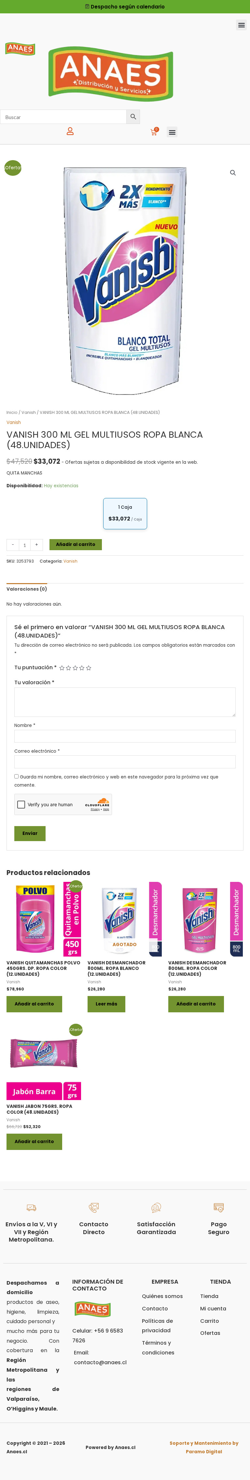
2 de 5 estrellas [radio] (68, 668)
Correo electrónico (37, 751)
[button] (241, 25)
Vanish (28, 412)
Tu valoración (34, 682)
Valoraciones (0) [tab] (27, 589)
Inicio (12, 412)
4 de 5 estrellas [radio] (81, 668)
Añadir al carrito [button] (34, 1004)
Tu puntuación (35, 667)
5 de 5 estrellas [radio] (88, 668)
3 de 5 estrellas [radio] (75, 668)
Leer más (106, 1004)
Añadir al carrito (75, 544)
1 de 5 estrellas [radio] (61, 668)
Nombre (24, 725)
